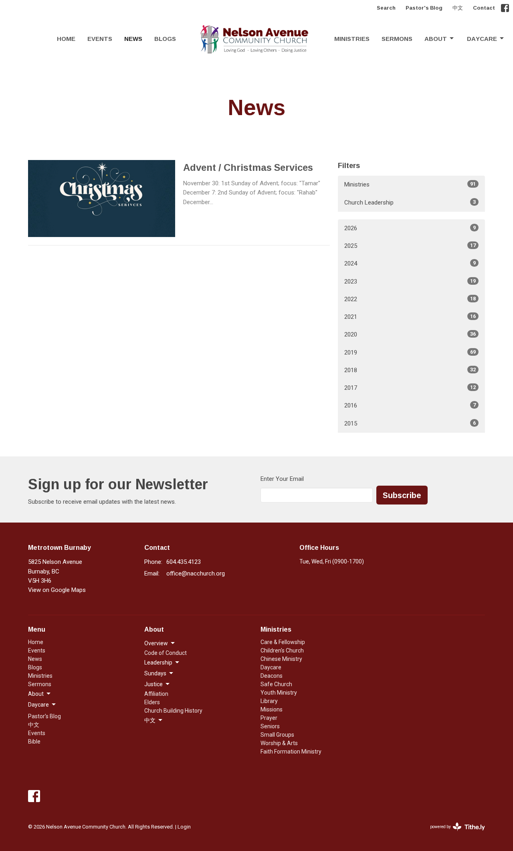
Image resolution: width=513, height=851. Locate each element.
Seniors (270, 726)
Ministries (352, 39)
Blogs (165, 39)
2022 (410, 299)
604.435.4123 (183, 561)
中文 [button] (150, 720)
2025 (410, 245)
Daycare (482, 39)
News (133, 39)
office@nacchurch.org (195, 573)
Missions (272, 709)
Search (386, 7)
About (435, 39)
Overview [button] (156, 643)
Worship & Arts (279, 743)
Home (66, 39)
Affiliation (156, 694)
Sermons (397, 39)
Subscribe (402, 494)
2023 (410, 281)
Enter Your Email (282, 478)
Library (269, 701)
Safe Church (276, 684)
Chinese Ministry (281, 659)
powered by (453, 834)
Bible (34, 741)
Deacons (272, 676)
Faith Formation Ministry (291, 751)
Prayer (269, 718)
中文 (457, 7)
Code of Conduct (165, 653)
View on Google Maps (57, 590)
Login (184, 827)
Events (99, 39)
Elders (152, 702)
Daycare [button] (38, 704)
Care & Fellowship (283, 642)
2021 (410, 316)
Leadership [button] (158, 662)
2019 (410, 352)
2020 (410, 334)
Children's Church (282, 650)
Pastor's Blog (424, 7)
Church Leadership (410, 202)
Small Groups (277, 734)
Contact (484, 7)
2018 (410, 370)
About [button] (36, 694)
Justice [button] (153, 684)
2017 (410, 387)
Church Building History (173, 710)
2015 (410, 423)
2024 (410, 263)
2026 (410, 228)
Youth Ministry (279, 692)
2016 (410, 405)
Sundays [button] (155, 673)
